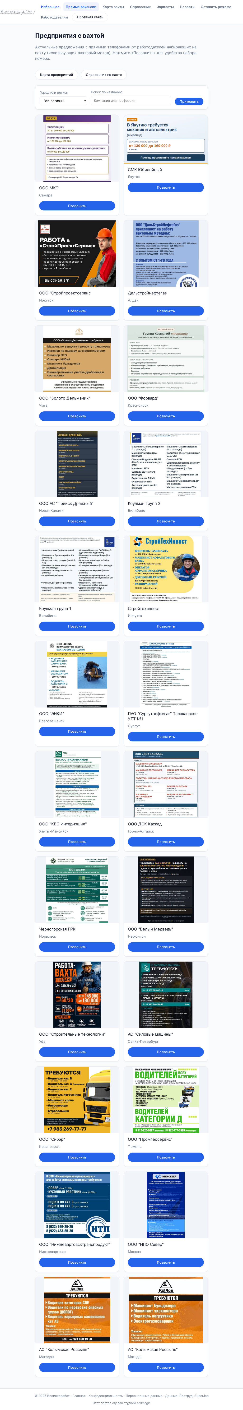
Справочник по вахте (104, 75)
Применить (189, 101)
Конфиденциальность (106, 1396)
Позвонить (77, 206)
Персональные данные (144, 1396)
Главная (79, 1396)
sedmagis (143, 1403)
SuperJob (201, 1396)
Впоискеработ (58, 1396)
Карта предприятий (56, 75)
